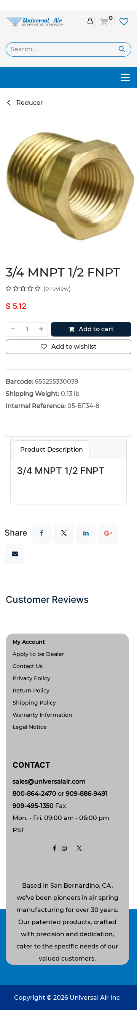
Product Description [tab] (51, 449)
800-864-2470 (34, 793)
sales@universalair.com (49, 781)
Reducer (29, 102)
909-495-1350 (33, 805)
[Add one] (41, 329)
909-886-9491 (87, 793)
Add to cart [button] (95, 329)
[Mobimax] (34, 21)
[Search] (122, 49)
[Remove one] (12, 329)
